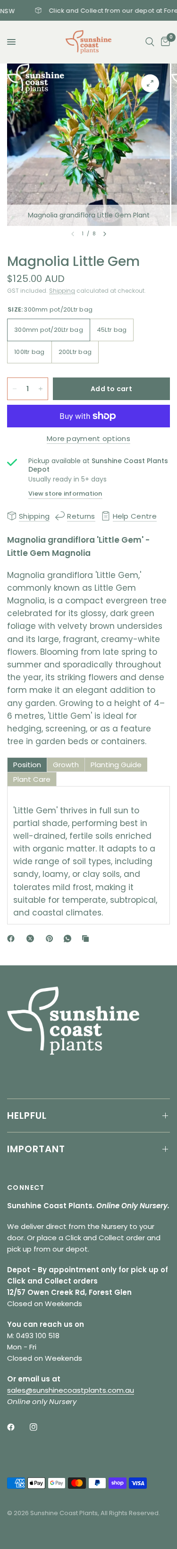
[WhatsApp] (69, 938)
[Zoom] (150, 83)
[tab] (27, 764)
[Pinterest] (51, 938)
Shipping (62, 291)
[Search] (150, 42)
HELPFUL (27, 1115)
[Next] (105, 234)
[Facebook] (12, 938)
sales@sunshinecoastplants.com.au (70, 1390)
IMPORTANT (36, 1149)
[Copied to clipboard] (87, 938)
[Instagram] (40, 1427)
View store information (65, 494)
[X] (32, 938)
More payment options (88, 438)
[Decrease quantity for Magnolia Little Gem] (15, 389)
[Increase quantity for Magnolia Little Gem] (41, 389)
